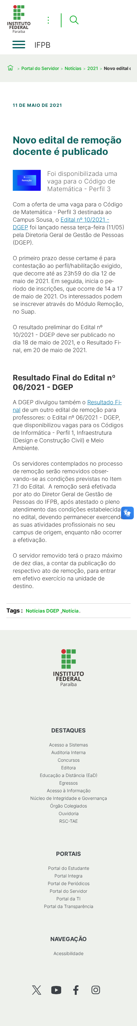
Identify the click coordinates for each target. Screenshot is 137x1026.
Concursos (69, 760)
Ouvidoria (69, 813)
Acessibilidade (68, 953)
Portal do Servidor (40, 68)
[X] (36, 989)
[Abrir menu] (19, 44)
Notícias (73, 68)
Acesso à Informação (68, 790)
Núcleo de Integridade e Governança (68, 798)
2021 (92, 68)
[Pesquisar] (74, 20)
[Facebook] (75, 989)
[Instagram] (95, 989)
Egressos (68, 783)
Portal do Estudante (68, 868)
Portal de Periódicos (69, 883)
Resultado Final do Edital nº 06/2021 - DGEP (64, 382)
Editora (68, 767)
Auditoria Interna (68, 752)
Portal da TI (68, 898)
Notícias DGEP (42, 610)
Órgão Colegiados (68, 805)
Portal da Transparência (68, 906)
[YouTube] (56, 989)
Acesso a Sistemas (68, 744)
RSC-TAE (68, 821)
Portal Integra (68, 875)
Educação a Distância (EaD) (68, 775)
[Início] (19, 31)
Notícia (70, 610)
